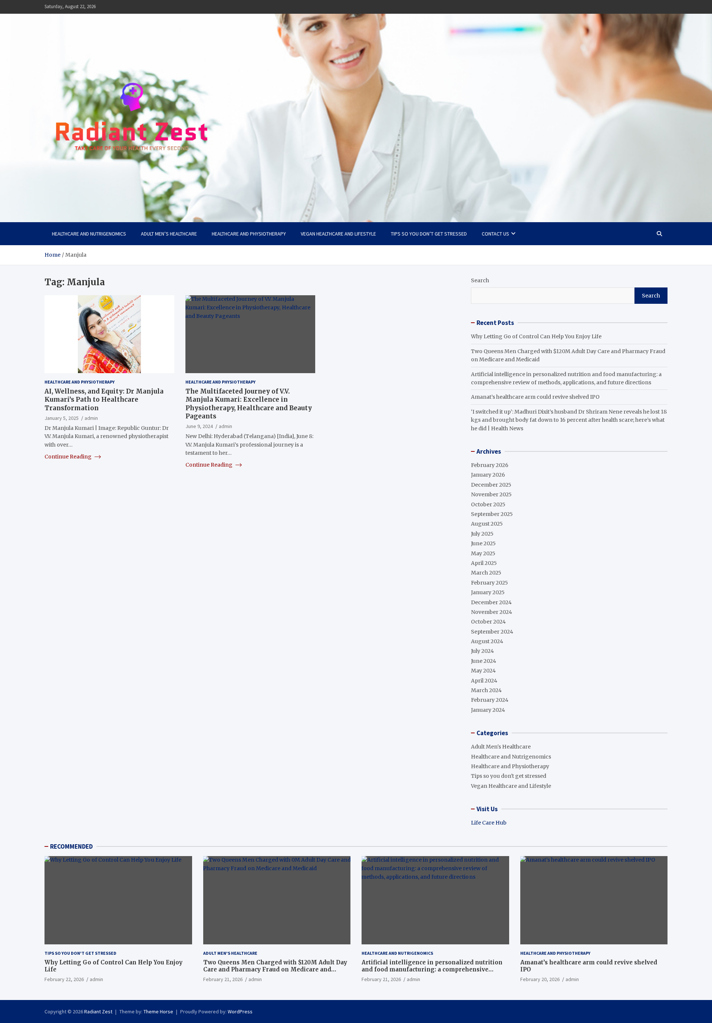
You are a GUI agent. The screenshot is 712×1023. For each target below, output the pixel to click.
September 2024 (492, 631)
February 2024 (489, 700)
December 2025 (491, 484)
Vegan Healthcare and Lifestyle (338, 233)
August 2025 (487, 523)
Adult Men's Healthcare (501, 746)
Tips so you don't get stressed (508, 776)
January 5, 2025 (61, 417)
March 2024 (486, 690)
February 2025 (489, 582)
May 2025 (483, 553)
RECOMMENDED (71, 846)
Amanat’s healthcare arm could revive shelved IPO (535, 397)
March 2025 (486, 572)
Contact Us (495, 233)
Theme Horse (158, 1011)
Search (480, 280)
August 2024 (487, 641)
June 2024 (483, 661)
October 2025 (488, 504)
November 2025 (491, 494)
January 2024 (488, 710)
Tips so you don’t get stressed (429, 233)
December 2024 (491, 602)
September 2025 (492, 514)
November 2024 (491, 612)
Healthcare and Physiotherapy (249, 233)
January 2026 (488, 474)
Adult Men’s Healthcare (169, 233)
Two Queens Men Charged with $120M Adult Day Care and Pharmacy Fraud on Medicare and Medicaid (275, 969)
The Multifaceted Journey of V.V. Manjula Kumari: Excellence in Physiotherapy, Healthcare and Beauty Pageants (248, 403)
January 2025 (488, 592)
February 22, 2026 (64, 979)
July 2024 (482, 651)
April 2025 (484, 563)
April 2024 (484, 680)
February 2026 (489, 465)
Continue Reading (68, 456)
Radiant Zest (98, 1011)
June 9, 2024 (199, 425)
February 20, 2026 (540, 979)
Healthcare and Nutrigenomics (89, 233)
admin (91, 417)
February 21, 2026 (223, 979)
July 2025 (482, 533)
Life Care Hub (489, 822)
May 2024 (483, 670)
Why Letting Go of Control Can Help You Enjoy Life (536, 336)
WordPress (240, 1011)
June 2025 (483, 543)
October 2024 (488, 621)
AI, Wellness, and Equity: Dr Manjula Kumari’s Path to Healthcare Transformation (104, 399)
